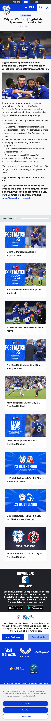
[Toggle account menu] (47, 7)
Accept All (25, 703)
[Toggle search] (40, 7)
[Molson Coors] (17, 669)
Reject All (25, 710)
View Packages (13, 637)
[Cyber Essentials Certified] (34, 669)
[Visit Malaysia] (9, 652)
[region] (25, 702)
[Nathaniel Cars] (42, 652)
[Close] (47, 688)
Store (35, 2)
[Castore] (25, 652)
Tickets (16, 2)
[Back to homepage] (6, 10)
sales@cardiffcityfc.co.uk (16, 198)
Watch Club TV (38, 637)
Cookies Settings (25, 716)
